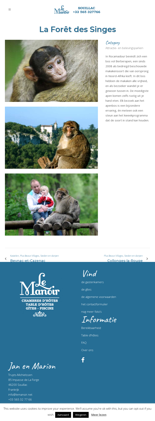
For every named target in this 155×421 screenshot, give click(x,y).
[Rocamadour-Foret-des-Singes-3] (51, 238)
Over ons (87, 350)
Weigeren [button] (80, 414)
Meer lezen (98, 414)
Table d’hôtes (89, 335)
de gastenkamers (92, 282)
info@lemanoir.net (20, 394)
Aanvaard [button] (63, 414)
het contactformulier (94, 304)
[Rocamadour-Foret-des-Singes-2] (51, 171)
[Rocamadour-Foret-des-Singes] (51, 104)
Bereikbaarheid (91, 328)
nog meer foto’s (91, 311)
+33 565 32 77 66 (20, 399)
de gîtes (86, 289)
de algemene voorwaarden (98, 297)
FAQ (84, 342)
